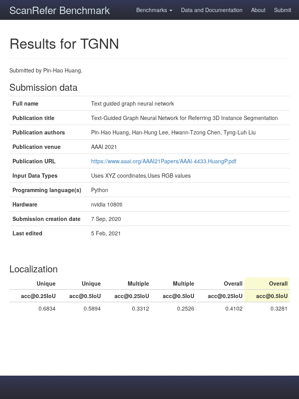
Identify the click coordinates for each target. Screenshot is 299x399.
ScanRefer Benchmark (59, 9)
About (258, 10)
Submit (282, 10)
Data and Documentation (212, 10)
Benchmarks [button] (152, 10)
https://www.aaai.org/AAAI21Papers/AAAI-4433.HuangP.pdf (163, 161)
